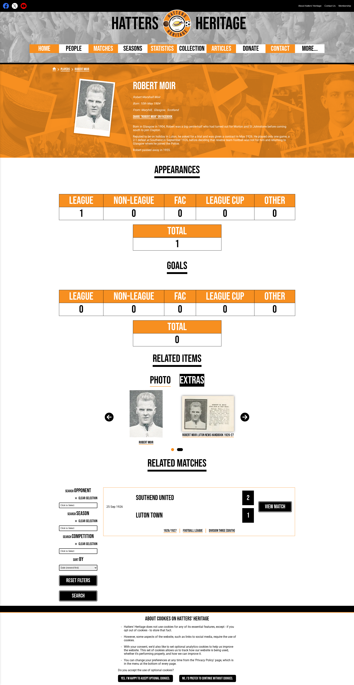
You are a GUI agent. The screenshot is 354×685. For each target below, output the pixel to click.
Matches (103, 48)
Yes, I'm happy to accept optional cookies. (145, 678)
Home (44, 48)
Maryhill (146, 110)
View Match (275, 507)
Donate (251, 48)
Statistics (162, 48)
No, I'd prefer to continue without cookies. (207, 678)
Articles (221, 48)
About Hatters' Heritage (310, 6)
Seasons (132, 48)
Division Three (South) (222, 531)
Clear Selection (88, 498)
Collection (191, 48)
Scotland (173, 110)
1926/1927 (170, 531)
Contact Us (330, 6)
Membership (345, 6)
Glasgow (159, 110)
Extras (192, 380)
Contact (280, 48)
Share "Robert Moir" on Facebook (152, 117)
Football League (193, 531)
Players (65, 69)
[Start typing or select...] (78, 505)
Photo (160, 380)
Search (78, 596)
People (74, 48)
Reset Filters (78, 580)
